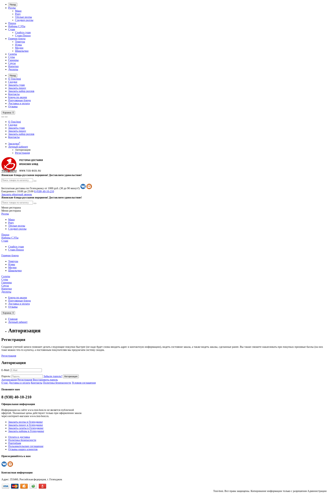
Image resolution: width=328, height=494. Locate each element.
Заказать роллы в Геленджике (25, 421)
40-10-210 (44, 191)
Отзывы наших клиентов (23, 449)
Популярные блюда (19, 100)
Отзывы (13, 106)
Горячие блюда (16, 38)
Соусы (12, 63)
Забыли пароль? (53, 376)
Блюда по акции (17, 97)
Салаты (12, 54)
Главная (12, 318)
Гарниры (13, 60)
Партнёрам (14, 443)
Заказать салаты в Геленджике (25, 428)
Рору (18, 13)
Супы (11, 57)
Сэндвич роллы (24, 20)
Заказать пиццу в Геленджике (25, 425)
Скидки (12, 81)
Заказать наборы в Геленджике (26, 431)
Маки (18, 10)
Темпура (20, 41)
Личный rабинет (18, 322)
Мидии (19, 47)
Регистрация (22, 152)
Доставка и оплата (19, 103)
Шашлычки (22, 50)
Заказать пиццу (17, 88)
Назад (13, 4)
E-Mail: (5, 370)
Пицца (12, 23)
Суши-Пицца (23, 35)
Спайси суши (23, 32)
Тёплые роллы (23, 17)
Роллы (12, 7)
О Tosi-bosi (14, 78)
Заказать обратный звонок (16, 194)
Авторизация (22, 149)
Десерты (13, 69)
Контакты (14, 94)
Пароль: (6, 376)
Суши (11, 29)
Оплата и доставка (19, 437)
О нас (4, 382)
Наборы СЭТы (16, 26)
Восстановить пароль (45, 379)
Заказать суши (16, 84)
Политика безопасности (57, 382)
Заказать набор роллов (21, 91)
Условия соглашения (84, 382)
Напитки (13, 66)
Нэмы (18, 44)
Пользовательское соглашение (25, 446)
